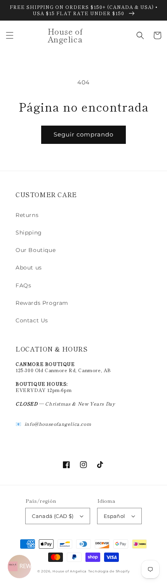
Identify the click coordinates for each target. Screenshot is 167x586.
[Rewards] (19, 566)
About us (29, 267)
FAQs (23, 285)
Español (114, 516)
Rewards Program (42, 302)
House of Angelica (69, 571)
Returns (27, 215)
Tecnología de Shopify (109, 571)
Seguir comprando (83, 134)
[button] (9, 35)
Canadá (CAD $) (53, 516)
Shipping (29, 232)
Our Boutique (36, 250)
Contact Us (32, 320)
